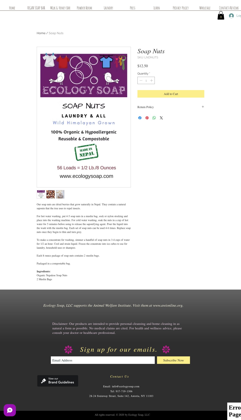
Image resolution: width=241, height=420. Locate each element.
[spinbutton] (146, 80)
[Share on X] (161, 118)
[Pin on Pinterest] (147, 118)
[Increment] (151, 80)
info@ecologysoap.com (126, 386)
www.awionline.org (167, 305)
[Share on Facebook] (140, 118)
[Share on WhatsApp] (154, 118)
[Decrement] (140, 80)
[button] (220, 15)
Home (41, 33)
